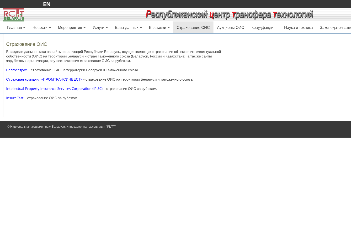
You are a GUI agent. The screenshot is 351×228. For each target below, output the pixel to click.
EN (48, 4)
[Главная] (13, 14)
